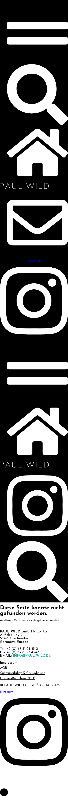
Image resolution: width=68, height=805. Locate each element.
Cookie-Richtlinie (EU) (17, 678)
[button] (4, 792)
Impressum (8, 663)
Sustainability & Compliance (22, 673)
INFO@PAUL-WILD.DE (32, 656)
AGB (3, 668)
